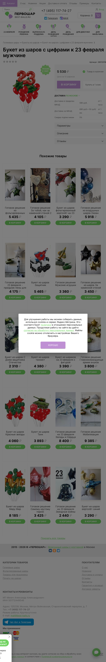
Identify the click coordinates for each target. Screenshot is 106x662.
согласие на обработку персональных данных (49, 330)
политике (46, 324)
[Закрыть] (9, 637)
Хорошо (53, 345)
